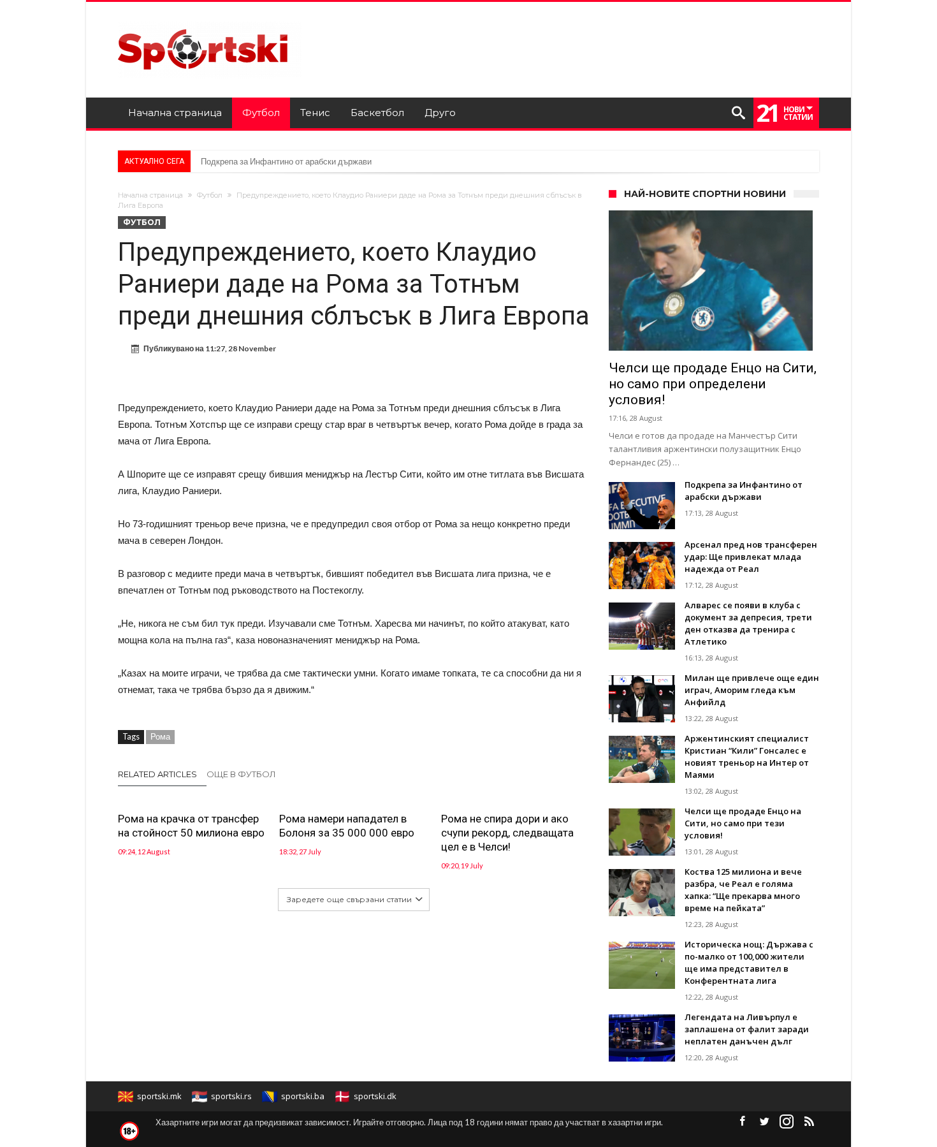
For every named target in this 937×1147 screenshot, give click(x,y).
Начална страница (150, 195)
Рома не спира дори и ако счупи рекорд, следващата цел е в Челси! (507, 832)
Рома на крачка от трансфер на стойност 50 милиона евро (191, 825)
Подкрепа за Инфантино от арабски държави (286, 161)
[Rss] (809, 1121)
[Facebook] (742, 1121)
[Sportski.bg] (209, 20)
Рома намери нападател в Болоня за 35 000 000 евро (346, 825)
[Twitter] (764, 1121)
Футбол (209, 195)
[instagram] (786, 1121)
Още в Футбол (241, 774)
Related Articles (157, 774)
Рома (160, 736)
